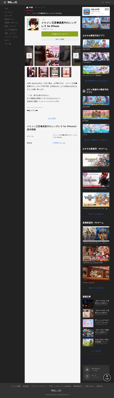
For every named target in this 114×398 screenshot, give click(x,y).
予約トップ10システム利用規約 (60, 386)
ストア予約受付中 (11, 30)
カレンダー (8, 16)
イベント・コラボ (11, 37)
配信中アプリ (9, 19)
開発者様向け (78, 386)
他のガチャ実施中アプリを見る (95, 140)
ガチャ (7, 40)
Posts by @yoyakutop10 (91, 359)
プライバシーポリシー (39, 386)
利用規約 (26, 386)
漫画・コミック (10, 26)
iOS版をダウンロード (60, 34)
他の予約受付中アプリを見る (95, 81)
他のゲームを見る (95, 214)
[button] (76, 55)
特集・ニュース (10, 33)
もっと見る (95, 351)
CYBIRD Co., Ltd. (47, 29)
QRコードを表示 (60, 39)
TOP (6, 8)
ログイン (107, 2)
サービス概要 (16, 386)
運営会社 (100, 386)
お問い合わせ (89, 386)
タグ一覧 (8, 44)
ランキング (8, 12)
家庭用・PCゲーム (11, 23)
